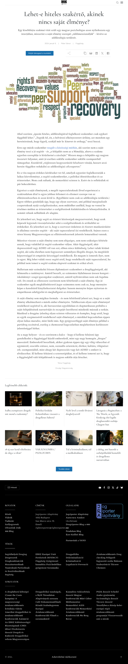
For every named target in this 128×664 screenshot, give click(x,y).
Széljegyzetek (12, 524)
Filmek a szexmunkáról (47, 617)
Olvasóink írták (13, 527)
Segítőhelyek (11, 554)
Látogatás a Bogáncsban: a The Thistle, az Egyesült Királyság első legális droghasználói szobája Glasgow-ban (109, 417)
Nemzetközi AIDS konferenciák (75, 607)
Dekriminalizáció (74, 557)
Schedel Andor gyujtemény (107, 593)
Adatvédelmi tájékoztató (64, 657)
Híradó (39, 605)
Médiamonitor (73, 602)
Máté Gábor (86, 598)
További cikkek (64, 469)
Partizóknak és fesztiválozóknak (17, 569)
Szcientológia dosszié (107, 598)
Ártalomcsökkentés (106, 554)
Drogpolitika (72, 554)
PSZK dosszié (103, 591)
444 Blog (9, 531)
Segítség (9, 574)
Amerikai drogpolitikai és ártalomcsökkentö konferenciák (18, 615)
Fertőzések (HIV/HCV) (47, 557)
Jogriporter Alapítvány (77, 514)
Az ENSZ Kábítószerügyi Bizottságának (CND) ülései (17, 626)
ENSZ (39, 554)
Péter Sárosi (66, 43)
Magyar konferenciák (74, 596)
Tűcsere (115, 564)
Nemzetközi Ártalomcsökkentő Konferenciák (79, 612)
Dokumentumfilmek (51, 602)
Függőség (79, 43)
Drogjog (22, 554)
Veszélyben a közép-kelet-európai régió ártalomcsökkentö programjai (109, 610)
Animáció (24, 619)
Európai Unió (49, 554)
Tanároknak (11, 568)
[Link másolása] (85, 53)
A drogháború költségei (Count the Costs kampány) (17, 595)
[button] (117, 2)
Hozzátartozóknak (14, 564)
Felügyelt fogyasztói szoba (105, 559)
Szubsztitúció (103, 564)
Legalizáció (72, 564)
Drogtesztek (11, 557)
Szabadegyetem (51, 605)
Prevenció (83, 564)
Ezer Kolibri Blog (75, 534)
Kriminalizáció (73, 561)
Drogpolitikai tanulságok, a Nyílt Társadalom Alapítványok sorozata (48, 595)
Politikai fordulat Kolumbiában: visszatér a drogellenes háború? (48, 414)
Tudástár (9, 521)
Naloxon (118, 561)
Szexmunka (53, 568)
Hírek (8, 514)
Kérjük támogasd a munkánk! (39, 53)
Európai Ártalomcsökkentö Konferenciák (45, 612)
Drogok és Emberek (14, 634)
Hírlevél (14, 487)
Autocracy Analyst (75, 517)
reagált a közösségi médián (62, 148)
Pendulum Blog (73, 531)
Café (38, 602)
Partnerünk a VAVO (76, 540)
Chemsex (101, 568)
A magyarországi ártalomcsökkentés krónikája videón (14, 603)
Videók (8, 517)
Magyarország (67, 368)
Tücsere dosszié (104, 602)
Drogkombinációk (14, 561)
